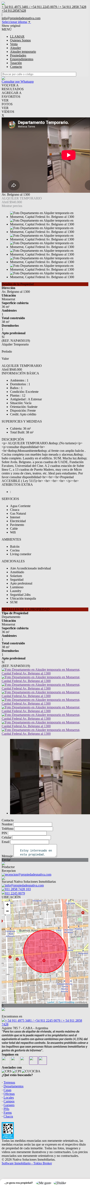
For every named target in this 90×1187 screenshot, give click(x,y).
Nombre (7, 824)
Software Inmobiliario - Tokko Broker (27, 1163)
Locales (9, 1097)
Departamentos (13, 1086)
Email (5, 842)
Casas (7, 1090)
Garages (9, 1105)
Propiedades (18, 55)
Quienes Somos (20, 40)
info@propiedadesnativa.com (21, 18)
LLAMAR (17, 36)
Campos (9, 1101)
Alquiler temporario (23, 51)
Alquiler (15, 48)
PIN (4, 833)
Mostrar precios (12, 206)
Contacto (16, 66)
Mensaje (7, 856)
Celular (6, 837)
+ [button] (7, 904)
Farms (8, 1112)
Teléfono (7, 828)
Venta (14, 44)
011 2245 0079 (15, 893)
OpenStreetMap (66, 1002)
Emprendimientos (21, 59)
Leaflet (50, 1002)
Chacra (8, 1116)
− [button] (7, 911)
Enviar (6, 860)
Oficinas (9, 1094)
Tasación (16, 63)
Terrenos (9, 1082)
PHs (6, 1109)
